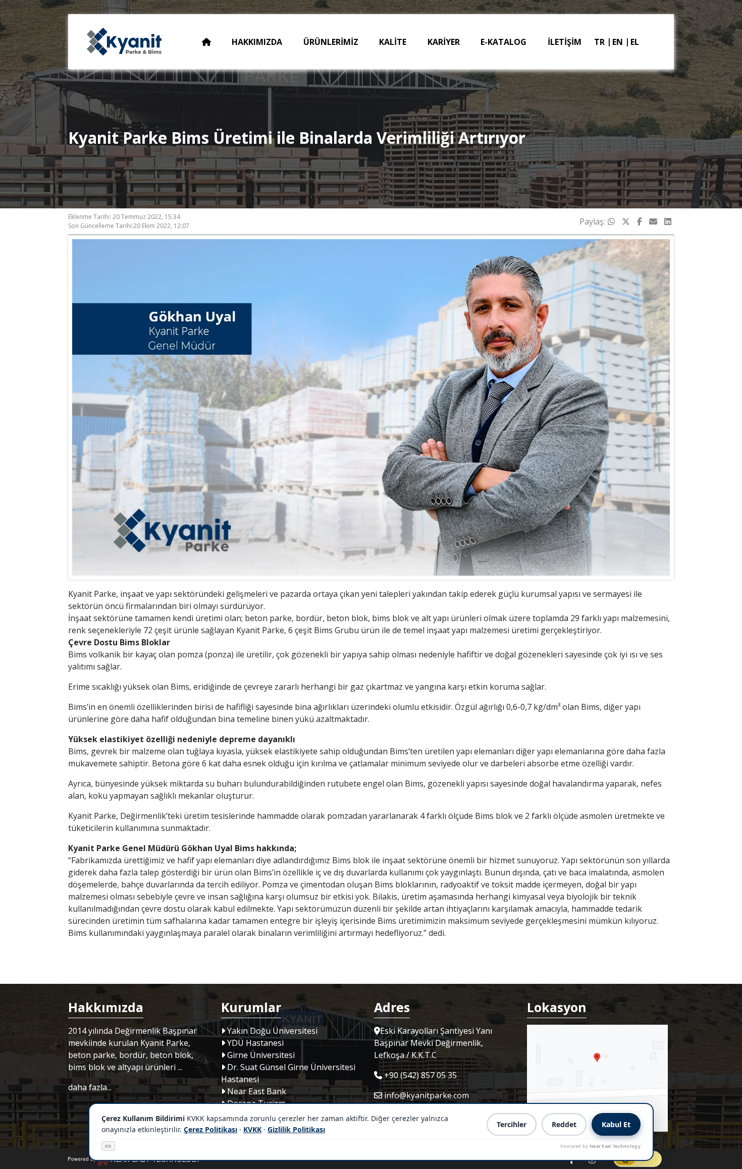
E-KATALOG (503, 41)
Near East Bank (255, 1091)
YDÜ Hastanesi (254, 1042)
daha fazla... (90, 1087)
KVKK (252, 1129)
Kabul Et (616, 1124)
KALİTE (392, 41)
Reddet (564, 1124)
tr (599, 41)
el (634, 41)
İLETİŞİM (564, 41)
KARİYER (444, 41)
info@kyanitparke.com (426, 1095)
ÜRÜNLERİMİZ (330, 41)
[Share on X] (625, 221)
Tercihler (511, 1124)
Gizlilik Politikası (296, 1129)
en (617, 41)
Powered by (600, 1146)
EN (108, 1146)
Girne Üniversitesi (260, 1055)
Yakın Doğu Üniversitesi (271, 1030)
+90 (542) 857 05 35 (420, 1075)
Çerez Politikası (210, 1129)
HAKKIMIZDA (257, 41)
